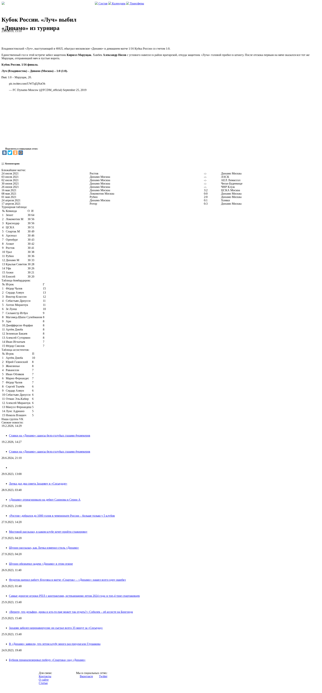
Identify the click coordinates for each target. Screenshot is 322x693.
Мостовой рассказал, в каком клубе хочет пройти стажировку (48, 531)
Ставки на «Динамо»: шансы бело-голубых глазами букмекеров (49, 435)
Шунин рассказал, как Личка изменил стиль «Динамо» (44, 547)
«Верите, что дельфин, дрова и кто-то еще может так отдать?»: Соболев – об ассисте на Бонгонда (71, 611)
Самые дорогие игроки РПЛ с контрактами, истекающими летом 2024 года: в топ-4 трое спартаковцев (74, 595)
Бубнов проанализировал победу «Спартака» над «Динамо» (47, 660)
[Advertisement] (45, 38)
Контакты (45, 676)
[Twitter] (10, 152)
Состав (103, 3)
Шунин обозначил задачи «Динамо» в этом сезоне (41, 563)
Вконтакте (86, 676)
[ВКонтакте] (4, 152)
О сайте (44, 679)
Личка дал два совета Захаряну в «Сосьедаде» (38, 483)
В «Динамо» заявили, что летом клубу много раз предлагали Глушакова (54, 643)
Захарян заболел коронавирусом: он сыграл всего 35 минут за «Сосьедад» (56, 627)
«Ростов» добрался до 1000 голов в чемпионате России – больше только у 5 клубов (62, 515)
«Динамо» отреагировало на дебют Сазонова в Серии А (44, 499)
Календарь (118, 3)
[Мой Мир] (20, 152)
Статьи (43, 683)
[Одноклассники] (15, 152)
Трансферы (136, 3)
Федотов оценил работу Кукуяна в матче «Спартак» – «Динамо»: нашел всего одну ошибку (67, 579)
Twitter (103, 676)
